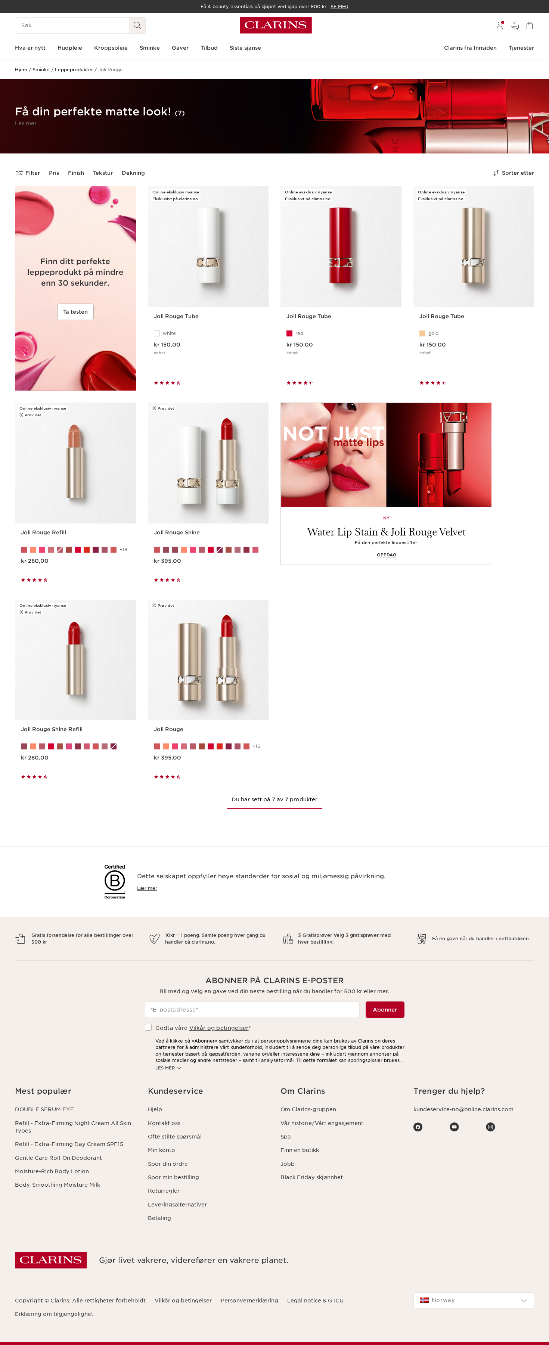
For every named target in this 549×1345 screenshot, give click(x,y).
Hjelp (155, 1109)
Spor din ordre (168, 1164)
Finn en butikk (299, 1150)
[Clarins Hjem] (276, 25)
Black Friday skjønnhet (311, 1177)
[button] (26, 123)
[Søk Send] (137, 25)
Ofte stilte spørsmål (175, 1137)
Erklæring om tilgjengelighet (54, 1314)
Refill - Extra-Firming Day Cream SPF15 (69, 1144)
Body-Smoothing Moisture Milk (57, 1185)
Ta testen (75, 312)
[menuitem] (499, 25)
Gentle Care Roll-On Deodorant (58, 1158)
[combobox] (473, 1300)
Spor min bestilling (173, 1177)
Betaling (159, 1218)
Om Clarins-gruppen (308, 1109)
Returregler (164, 1191)
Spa (285, 1137)
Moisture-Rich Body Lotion (52, 1171)
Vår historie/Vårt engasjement (321, 1123)
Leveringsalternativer (177, 1205)
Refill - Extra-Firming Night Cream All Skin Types (73, 1127)
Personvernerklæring (249, 1301)
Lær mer (147, 888)
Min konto (161, 1150)
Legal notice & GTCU (315, 1301)
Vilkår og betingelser (219, 1028)
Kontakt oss (164, 1123)
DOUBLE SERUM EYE (44, 1109)
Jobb (287, 1164)
